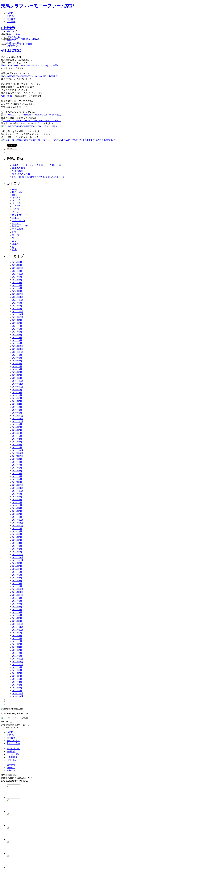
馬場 (14, 249)
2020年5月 (17, 366)
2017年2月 (17, 479)
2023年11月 (17, 297)
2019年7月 (17, 395)
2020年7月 (17, 361)
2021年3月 (17, 337)
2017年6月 (17, 468)
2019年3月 (17, 407)
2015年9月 (17, 528)
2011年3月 (17, 685)
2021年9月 (17, 320)
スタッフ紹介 (13, 754)
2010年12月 (17, 693)
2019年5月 (17, 401)
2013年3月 (17, 615)
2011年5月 (17, 679)
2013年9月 (17, 598)
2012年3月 (17, 650)
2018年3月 (17, 442)
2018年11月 (17, 418)
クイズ (15, 217)
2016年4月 (17, 508)
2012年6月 (17, 641)
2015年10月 (17, 525)
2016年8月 (17, 497)
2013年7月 (17, 604)
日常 (34, 39)
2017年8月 (17, 462)
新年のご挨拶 (18, 168)
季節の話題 (25, 39)
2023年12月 (17, 294)
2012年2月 (17, 653)
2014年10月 (17, 560)
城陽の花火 (6, 96)
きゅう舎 (14, 39)
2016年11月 (17, 488)
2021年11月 (17, 314)
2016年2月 (17, 514)
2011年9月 (17, 667)
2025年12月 (17, 268)
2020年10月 (17, 352)
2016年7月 (17, 499)
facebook (11, 767)
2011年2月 (17, 687)
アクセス (11, 735)
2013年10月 (17, 595)
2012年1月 (17, 656)
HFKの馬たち (13, 748)
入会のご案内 (13, 743)
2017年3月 (17, 476)
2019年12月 (17, 381)
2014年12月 (17, 554)
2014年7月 (17, 569)
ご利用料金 (12, 757)
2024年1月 (17, 291)
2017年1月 (17, 482)
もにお (15, 209)
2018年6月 (17, 433)
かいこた (16, 200)
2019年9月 (17, 389)
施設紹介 (11, 751)
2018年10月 (17, 421)
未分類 (15, 235)
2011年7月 (17, 673)
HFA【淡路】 (18, 192)
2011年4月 (17, 682)
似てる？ (16, 223)
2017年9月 (17, 459)
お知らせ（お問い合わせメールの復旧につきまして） (38, 177)
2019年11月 (17, 384)
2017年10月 (17, 456)
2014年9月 (17, 563)
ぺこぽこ (16, 206)
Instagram (11, 770)
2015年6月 (17, 537)
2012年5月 (17, 644)
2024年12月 (17, 274)
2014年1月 (17, 586)
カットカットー (20, 215)
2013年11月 (17, 592)
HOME (10, 732)
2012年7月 (17, 638)
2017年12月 (17, 450)
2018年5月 (17, 436)
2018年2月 (17, 444)
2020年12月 (17, 346)
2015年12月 (17, 520)
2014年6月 (17, 572)
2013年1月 (17, 621)
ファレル (20, 44)
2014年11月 (17, 557)
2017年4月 (17, 473)
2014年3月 (17, 580)
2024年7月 (17, 279)
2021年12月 (17, 311)
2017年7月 (17, 465)
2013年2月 (17, 618)
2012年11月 (17, 627)
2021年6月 (17, 329)
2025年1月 (17, 271)
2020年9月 (17, 355)
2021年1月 (17, 343)
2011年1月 (17, 690)
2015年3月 (17, 546)
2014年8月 (17, 566)
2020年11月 (17, 349)
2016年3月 (17, 511)
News (14, 195)
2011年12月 (17, 659)
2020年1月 (17, 378)
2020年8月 (17, 358)
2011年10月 (17, 664)
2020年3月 (17, 372)
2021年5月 (17, 332)
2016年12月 (17, 485)
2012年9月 (17, 633)
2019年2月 (17, 410)
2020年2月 (17, 375)
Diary (14, 189)
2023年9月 (17, 303)
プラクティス (18, 220)
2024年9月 (17, 277)
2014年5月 (17, 575)
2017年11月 (17, 453)
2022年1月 (17, 308)
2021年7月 (17, 326)
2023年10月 (17, 300)
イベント (16, 212)
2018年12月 (17, 415)
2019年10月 (17, 387)
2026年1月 (17, 265)
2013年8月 (17, 601)
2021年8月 (17, 323)
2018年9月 (17, 424)
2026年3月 (17, 262)
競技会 (15, 241)
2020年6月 (17, 363)
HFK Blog (11, 760)
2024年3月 (17, 285)
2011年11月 (17, 661)
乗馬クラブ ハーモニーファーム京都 (37, 5)
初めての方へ (13, 740)
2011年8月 (17, 670)
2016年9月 (17, 494)
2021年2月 (17, 340)
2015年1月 (17, 551)
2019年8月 (17, 392)
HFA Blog (8, 28)
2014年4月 (17, 578)
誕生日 (15, 244)
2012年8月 (17, 635)
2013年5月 (17, 609)
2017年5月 (17, 470)
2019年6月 (17, 398)
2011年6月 (17, 676)
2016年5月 (17, 505)
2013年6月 (17, 606)
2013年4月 (17, 612)
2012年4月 (17, 647)
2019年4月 (17, 404)
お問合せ (11, 738)
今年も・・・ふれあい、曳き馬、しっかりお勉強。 (37, 165)
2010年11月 (17, 696)
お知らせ (16, 197)
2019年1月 (17, 413)
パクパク (10, 44)
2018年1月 (17, 447)
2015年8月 (17, 531)
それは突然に (11, 50)
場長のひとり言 (20, 226)
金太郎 (29, 44)
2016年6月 (17, 502)
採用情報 (11, 765)
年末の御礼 (17, 171)
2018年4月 (17, 439)
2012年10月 (17, 630)
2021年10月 (17, 317)
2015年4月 (17, 543)
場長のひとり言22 (21, 174)
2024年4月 (17, 282)
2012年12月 (17, 624)
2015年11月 (17, 523)
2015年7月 (17, 534)
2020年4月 (17, 369)
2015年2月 (17, 549)
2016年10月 (17, 491)
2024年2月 (17, 288)
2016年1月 (17, 517)
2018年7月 (17, 430)
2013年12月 (17, 589)
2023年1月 (17, 306)
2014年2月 (17, 583)
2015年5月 (17, 540)
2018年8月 (17, 427)
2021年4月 (17, 334)
